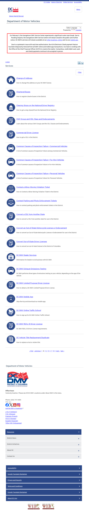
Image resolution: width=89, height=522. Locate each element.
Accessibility (78, 2)
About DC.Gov (12, 498)
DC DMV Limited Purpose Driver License (32, 283)
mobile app (74, 40)
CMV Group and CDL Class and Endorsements (35, 119)
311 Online (47, 2)
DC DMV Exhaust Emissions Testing (31, 268)
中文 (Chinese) (10, 414)
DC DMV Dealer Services (26, 255)
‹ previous (37, 351)
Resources (10, 432)
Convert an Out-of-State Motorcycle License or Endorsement (41, 228)
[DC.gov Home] (13, 12)
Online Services (68, 2)
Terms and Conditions (15, 486)
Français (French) (11, 416)
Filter (80, 72)
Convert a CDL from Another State (30, 214)
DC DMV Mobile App (24, 296)
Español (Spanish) (11, 421)
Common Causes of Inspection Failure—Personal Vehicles (40, 173)
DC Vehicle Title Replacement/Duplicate (32, 337)
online (60, 40)
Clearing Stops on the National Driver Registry (35, 105)
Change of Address (24, 78)
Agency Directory (56, 2)
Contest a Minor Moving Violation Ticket (33, 187)
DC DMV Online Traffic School (28, 310)
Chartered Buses (23, 92)
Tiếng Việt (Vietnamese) (13, 423)
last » (62, 351)
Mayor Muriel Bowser (16, 16)
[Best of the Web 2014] (33, 509)
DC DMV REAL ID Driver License (29, 324)
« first (31, 351)
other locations (52, 40)
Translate (78, 30)
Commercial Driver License (27, 132)
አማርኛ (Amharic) (11, 412)
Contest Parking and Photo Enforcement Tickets (36, 200)
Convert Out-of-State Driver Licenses (31, 241)
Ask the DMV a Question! (13, 408)
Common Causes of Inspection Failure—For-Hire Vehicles (40, 160)
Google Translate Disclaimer (17, 474)
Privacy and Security (15, 480)
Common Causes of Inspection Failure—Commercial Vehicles (41, 146)
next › (58, 351)
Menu (78, 9)
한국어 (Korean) (10, 419)
